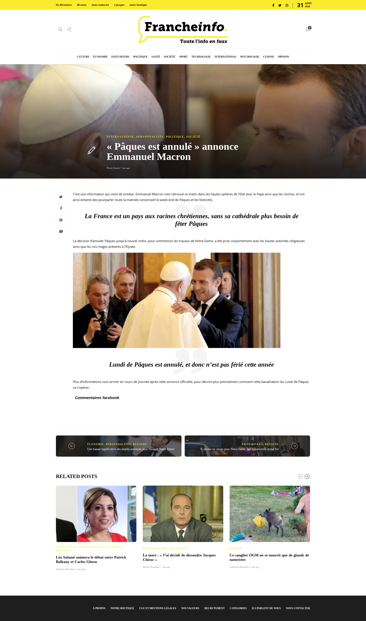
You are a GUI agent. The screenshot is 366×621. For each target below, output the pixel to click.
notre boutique (138, 4)
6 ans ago (81, 569)
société (169, 56)
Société (193, 136)
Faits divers (252, 444)
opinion (283, 56)
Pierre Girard (113, 168)
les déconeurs (64, 4)
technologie (201, 56)
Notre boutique (122, 608)
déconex (82, 4)
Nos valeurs (190, 608)
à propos (119, 4)
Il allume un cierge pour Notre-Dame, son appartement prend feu (240, 449)
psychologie (249, 56)
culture (83, 56)
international (226, 56)
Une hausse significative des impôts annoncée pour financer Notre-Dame (130, 449)
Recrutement (214, 608)
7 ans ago (125, 168)
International (120, 136)
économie (100, 56)
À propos (99, 608)
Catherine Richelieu (65, 569)
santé (155, 56)
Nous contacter (298, 608)
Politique (175, 136)
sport (183, 56)
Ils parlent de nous (266, 608)
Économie (95, 444)
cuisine (268, 56)
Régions (140, 444)
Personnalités (150, 136)
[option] (96, 527)
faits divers (120, 56)
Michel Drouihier (151, 567)
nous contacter (100, 4)
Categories (238, 608)
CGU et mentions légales (157, 608)
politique (140, 56)
